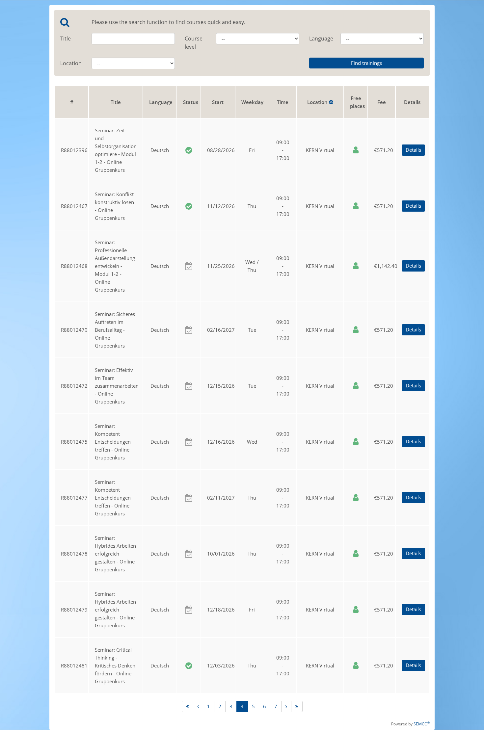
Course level (193, 42)
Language (320, 38)
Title (65, 38)
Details (413, 149)
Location (71, 63)
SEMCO (422, 724)
